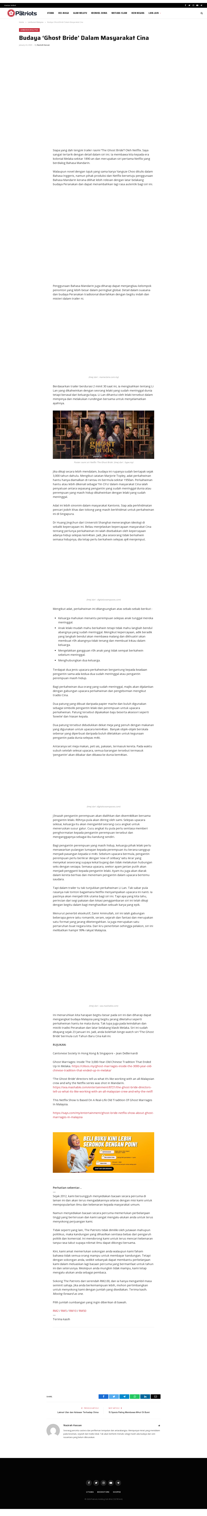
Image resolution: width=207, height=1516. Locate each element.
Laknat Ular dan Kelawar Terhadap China (78, 1412)
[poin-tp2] (103, 1172)
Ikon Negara (137, 13)
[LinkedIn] (24, 157)
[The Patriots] (22, 13)
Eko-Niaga (63, 13)
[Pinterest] (24, 163)
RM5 (64, 1311)
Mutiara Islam (119, 13)
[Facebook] (24, 144)
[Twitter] (24, 151)
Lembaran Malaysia (29, 30)
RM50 (82, 1311)
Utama (50, 13)
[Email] (24, 170)
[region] (130, 235)
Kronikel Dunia (99, 13)
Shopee (117, 1492)
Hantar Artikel (10, 5)
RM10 (72, 1311)
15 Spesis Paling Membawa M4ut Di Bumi (129, 1412)
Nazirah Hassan (43, 45)
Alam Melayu (80, 13)
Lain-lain (154, 13)
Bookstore (103, 1492)
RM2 (56, 1311)
